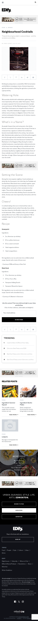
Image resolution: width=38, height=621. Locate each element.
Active (4, 553)
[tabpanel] (19, 506)
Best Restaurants (19, 461)
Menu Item (5, 567)
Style (14, 550)
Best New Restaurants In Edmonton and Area (19, 354)
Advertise (19, 516)
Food (3, 27)
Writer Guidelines (7, 570)
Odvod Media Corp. (23, 617)
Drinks (10, 27)
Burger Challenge (19, 463)
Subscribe (19, 510)
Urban (27, 550)
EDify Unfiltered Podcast (9, 564)
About (30, 564)
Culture (21, 550)
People (9, 550)
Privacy (19, 618)
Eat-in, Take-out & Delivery (19, 467)
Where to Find (19, 504)
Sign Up (17, 539)
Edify (3, 558)
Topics (4, 547)
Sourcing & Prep (19, 470)
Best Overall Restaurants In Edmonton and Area (20, 359)
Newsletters (22, 564)
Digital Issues (6, 561)
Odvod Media (30, 618)
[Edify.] (6, 10)
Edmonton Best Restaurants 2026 (16, 348)
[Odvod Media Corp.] (19, 612)
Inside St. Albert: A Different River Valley (18, 343)
